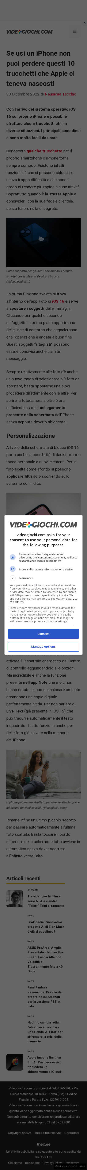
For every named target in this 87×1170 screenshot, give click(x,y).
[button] (43, 578)
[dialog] (43, 585)
